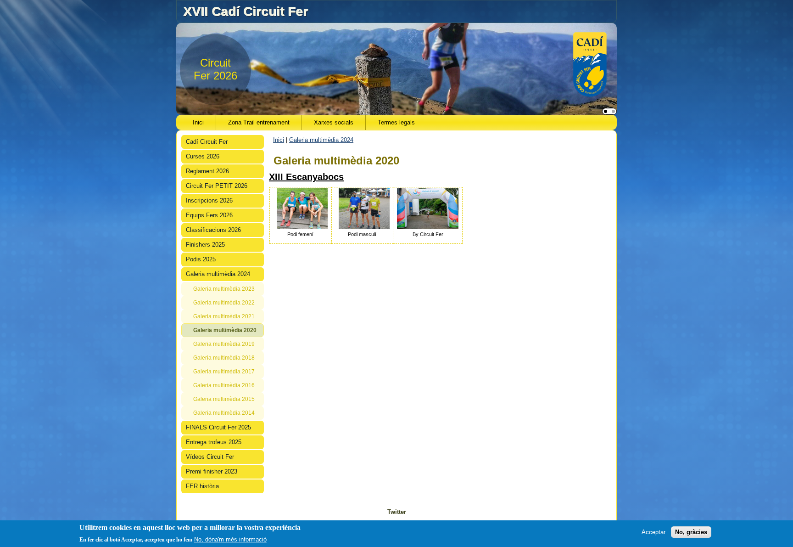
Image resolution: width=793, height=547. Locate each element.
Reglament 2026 (207, 171)
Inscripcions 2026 (209, 200)
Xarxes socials (333, 122)
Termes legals (396, 122)
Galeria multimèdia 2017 (224, 371)
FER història (202, 486)
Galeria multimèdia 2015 (224, 399)
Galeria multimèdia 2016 (224, 385)
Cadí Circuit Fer (207, 141)
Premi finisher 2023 (211, 471)
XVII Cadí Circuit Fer (245, 11)
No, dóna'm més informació (230, 539)
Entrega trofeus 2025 (213, 442)
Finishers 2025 (205, 244)
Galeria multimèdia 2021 (224, 316)
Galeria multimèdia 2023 (224, 289)
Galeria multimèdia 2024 (218, 274)
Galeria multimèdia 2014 (224, 413)
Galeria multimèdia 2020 (225, 330)
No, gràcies (691, 532)
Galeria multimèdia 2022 (224, 302)
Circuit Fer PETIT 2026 (216, 185)
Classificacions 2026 (213, 229)
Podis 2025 (201, 259)
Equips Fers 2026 (209, 215)
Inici (198, 122)
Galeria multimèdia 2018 (224, 358)
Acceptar (653, 532)
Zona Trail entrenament (259, 122)
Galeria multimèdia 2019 (224, 344)
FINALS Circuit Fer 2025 (218, 427)
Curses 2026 (202, 156)
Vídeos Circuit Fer (210, 456)
